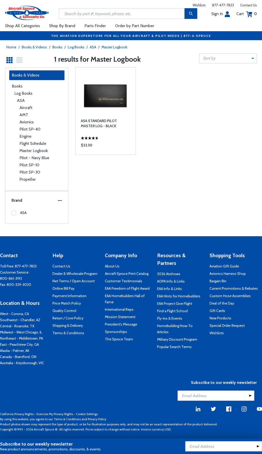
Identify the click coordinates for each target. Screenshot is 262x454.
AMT (23, 114)
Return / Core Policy (67, 318)
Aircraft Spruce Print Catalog (126, 273)
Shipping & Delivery (67, 325)
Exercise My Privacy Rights (55, 414)
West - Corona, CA (14, 313)
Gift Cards (217, 310)
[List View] (19, 60)
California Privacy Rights (17, 414)
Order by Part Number (134, 25)
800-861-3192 (11, 278)
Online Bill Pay (63, 288)
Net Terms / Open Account (73, 281)
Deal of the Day (222, 303)
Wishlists (199, 5)
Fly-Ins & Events (169, 318)
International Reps (119, 309)
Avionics (26, 122)
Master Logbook (114, 47)
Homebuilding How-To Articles (175, 328)
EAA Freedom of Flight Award (127, 288)
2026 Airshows (168, 274)
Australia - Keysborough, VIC (22, 363)
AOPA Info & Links (171, 281)
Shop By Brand (62, 25)
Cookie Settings (87, 414)
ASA (93, 47)
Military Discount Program (177, 339)
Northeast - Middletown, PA (21, 338)
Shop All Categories (22, 25)
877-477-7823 (223, 5)
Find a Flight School (172, 311)
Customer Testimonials (123, 281)
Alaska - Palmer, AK (14, 350)
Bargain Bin (218, 281)
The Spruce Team (119, 339)
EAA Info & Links (169, 288)
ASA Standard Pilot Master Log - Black (99, 123)
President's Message (121, 324)
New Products (220, 318)
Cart (246, 13)
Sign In (217, 13)
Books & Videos (34, 47)
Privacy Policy (97, 419)
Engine (25, 136)
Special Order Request (227, 325)
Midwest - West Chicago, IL (21, 332)
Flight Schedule (32, 143)
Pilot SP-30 (29, 172)
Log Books (76, 47)
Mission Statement (120, 317)
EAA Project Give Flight (174, 303)
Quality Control (64, 310)
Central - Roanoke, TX (17, 326)
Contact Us (248, 5)
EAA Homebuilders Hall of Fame (125, 299)
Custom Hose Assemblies (230, 296)
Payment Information (69, 296)
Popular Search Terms (174, 346)
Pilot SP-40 (29, 129)
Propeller (27, 179)
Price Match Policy (66, 303)
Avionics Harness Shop (228, 273)
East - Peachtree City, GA (19, 344)
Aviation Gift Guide (224, 266)
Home (11, 47)
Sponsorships (116, 331)
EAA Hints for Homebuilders (178, 296)
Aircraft (25, 107)
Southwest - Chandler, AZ (20, 320)
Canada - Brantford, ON (18, 356)
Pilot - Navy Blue (34, 157)
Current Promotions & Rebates (234, 288)
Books (57, 47)
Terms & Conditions (68, 333)
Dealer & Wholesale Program (74, 273)
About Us (112, 266)
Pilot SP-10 (29, 165)
